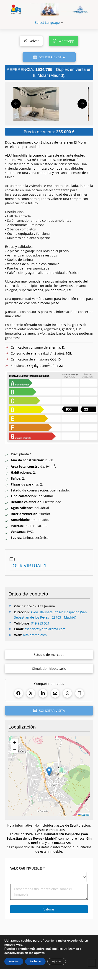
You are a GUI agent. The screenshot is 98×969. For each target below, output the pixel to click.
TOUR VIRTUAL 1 (28, 565)
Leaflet (85, 814)
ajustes (39, 953)
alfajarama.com (35, 635)
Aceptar (14, 961)
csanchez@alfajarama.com (45, 629)
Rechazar (35, 961)
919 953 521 (40, 623)
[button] (49, 57)
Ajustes (56, 961)
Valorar (49, 909)
